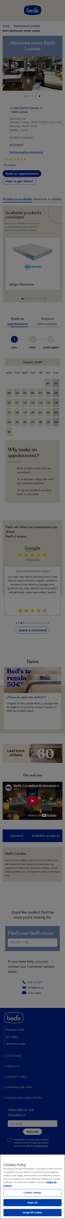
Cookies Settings (32, 1192)
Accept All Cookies (32, 1212)
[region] (32, 1186)
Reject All (32, 1202)
